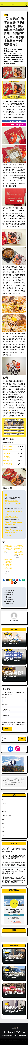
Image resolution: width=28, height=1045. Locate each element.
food (11, 53)
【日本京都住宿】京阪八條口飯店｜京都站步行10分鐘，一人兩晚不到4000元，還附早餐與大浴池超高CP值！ (14, 849)
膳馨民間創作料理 (17, 59)
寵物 (3, 819)
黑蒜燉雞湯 (12, 63)
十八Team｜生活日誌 (14, 1032)
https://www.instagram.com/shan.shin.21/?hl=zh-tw (13, 532)
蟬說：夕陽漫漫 (13, 61)
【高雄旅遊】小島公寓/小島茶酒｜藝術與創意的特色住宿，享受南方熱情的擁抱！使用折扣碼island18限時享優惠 (13, 674)
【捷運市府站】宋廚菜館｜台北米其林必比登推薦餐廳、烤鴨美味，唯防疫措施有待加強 (7, 548)
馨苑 (7, 63)
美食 (6, 14)
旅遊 (6, 668)
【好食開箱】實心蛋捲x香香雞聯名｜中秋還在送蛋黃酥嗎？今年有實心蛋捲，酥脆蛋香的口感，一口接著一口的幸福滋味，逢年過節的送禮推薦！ (14, 656)
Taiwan (16, 53)
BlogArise (22, 1040)
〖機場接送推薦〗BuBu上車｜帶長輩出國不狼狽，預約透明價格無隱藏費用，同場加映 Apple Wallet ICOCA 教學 (14, 857)
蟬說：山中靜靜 (7, 446)
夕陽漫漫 (15, 55)
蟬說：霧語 (6, 457)
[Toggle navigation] (2, 4)
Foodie (4, 803)
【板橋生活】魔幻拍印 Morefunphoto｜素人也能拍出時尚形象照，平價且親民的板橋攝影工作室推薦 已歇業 (13, 871)
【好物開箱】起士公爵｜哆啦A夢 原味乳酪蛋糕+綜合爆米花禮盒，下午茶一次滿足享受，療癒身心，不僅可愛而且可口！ (9, 597)
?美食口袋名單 (9, 52)
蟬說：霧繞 (6, 453)
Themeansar (13, 1043)
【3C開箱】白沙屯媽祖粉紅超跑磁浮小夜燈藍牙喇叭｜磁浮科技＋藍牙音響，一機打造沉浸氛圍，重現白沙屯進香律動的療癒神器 (13, 864)
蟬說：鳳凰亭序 (8, 464)
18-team (16, 52)
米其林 (13, 57)
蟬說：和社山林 (7, 460)
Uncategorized (6, 815)
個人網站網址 (6, 715)
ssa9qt (9, 410)
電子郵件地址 (6, 710)
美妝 (3, 831)
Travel (4, 811)
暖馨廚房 (8, 57)
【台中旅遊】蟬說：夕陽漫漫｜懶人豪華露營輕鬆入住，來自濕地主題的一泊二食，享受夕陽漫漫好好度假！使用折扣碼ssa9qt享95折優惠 (18, 550)
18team (12, 49)
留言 (4, 697)
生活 (6, 634)
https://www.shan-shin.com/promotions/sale (13, 503)
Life (3, 807)
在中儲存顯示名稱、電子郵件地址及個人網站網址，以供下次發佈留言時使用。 (13, 723)
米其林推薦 (8, 59)
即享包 (9, 55)
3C (3, 799)
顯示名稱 (5, 705)
